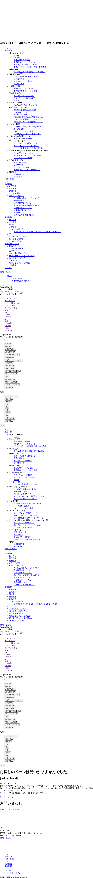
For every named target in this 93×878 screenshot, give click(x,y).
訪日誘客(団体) (10, 352)
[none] (49, 278)
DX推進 (8, 326)
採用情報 (8, 184)
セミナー (8, 181)
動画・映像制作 (20, 162)
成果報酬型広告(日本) (12, 371)
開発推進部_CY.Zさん (22, 210)
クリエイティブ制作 (22, 167)
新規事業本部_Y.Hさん (23, 203)
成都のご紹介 (19, 129)
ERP (6, 312)
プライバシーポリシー (14, 873)
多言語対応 (9, 363)
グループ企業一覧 (16, 229)
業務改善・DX (10, 379)
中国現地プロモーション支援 (25, 91)
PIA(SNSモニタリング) (23, 115)
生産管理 (8, 346)
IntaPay (16, 55)
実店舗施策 (9, 387)
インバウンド (10, 301)
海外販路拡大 (9, 357)
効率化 (7, 328)
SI (5, 319)
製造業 (7, 413)
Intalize (16, 100)
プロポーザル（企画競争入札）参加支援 (30, 67)
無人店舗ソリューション (24, 153)
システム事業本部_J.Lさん (24, 215)
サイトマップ (10, 870)
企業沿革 (12, 227)
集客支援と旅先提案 (22, 60)
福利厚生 (12, 191)
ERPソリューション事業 (23, 131)
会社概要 (12, 222)
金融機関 (8, 402)
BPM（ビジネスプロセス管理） (26, 146)
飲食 (6, 410)
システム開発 (10, 305)
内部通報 (12, 265)
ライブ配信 (18, 165)
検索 (2, 425)
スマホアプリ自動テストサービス (27, 134)
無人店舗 (8, 323)
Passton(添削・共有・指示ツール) (27, 170)
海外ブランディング (12, 354)
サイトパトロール (12, 303)
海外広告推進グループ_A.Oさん (26, 198)
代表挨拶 (12, 220)
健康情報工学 (19, 174)
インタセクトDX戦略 (17, 236)
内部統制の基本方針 (17, 248)
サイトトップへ (6, 797)
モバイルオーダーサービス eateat (27, 155)
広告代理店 (9, 421)
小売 (6, 404)
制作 (6, 376)
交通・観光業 (9, 418)
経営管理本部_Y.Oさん (23, 208)
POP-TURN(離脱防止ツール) (25, 119)
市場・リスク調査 (11, 382)
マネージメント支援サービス (25, 143)
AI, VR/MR (18, 177)
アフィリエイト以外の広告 (24, 98)
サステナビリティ (12, 244)
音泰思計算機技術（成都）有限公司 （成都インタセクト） (37, 232)
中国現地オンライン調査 (24, 89)
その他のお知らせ (16, 241)
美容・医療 (9, 399)
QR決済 (8, 316)
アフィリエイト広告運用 (24, 96)
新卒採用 (8, 330)
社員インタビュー (16, 196)
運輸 (6, 415)
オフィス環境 (14, 193)
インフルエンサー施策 (23, 81)
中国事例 (8, 343)
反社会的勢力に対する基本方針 (21, 256)
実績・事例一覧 (11, 549)
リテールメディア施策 (23, 158)
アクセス (12, 234)
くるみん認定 (14, 260)
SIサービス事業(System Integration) (27, 127)
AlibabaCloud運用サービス (24, 139)
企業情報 (8, 217)
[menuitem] (8, 276)
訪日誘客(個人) (10, 349)
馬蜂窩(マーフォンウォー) (24, 62)
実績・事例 (9, 179)
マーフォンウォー (12, 308)
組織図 (12, 224)
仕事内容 (12, 186)
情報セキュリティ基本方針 (20, 263)
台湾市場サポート (21, 79)
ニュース (8, 48)
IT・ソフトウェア (11, 396)
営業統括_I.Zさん (21, 213)
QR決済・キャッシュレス (13, 360)
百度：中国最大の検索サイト (25, 77)
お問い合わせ (5, 272)
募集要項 (12, 189)
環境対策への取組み (17, 258)
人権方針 (12, 251)
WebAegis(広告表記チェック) (25, 105)
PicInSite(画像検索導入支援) (25, 110)
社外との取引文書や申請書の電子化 (28, 148)
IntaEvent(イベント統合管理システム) (28, 122)
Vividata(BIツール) (21, 112)
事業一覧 (8, 432)
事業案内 (8, 50)
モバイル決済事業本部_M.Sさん (26, 205)
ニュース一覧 (10, 430)
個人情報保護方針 (16, 239)
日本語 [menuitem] (9, 276)
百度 (6, 321)
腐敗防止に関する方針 (18, 253)
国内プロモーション (12, 385)
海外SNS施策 (19, 84)
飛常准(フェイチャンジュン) (25, 65)
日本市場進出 (9, 365)
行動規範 (12, 246)
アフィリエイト (11, 298)
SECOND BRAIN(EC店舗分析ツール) (29, 117)
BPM (6, 310)
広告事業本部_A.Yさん (23, 201)
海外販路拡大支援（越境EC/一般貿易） (29, 72)
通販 (6, 407)
